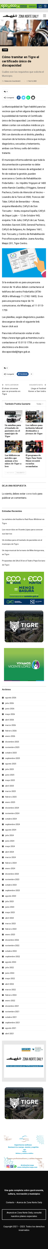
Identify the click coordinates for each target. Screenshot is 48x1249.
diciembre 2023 (12, 874)
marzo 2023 (10, 923)
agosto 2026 (10, 698)
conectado (31, 493)
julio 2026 (9, 703)
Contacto (10, 1202)
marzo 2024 (10, 857)
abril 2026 (9, 720)
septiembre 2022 (12, 956)
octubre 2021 (11, 1017)
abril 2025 (9, 786)
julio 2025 (9, 769)
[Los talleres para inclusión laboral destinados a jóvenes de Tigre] (34, 416)
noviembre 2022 (12, 945)
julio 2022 (9, 967)
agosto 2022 (10, 962)
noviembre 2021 (12, 1012)
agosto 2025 (10, 764)
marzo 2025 (10, 791)
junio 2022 (9, 973)
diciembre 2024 (12, 808)
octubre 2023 (11, 885)
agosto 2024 (10, 830)
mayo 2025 (10, 780)
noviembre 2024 (12, 813)
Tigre (5, 50)
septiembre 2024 (12, 824)
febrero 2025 (11, 797)
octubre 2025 (11, 753)
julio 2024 (9, 835)
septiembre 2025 (12, 758)
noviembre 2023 (12, 879)
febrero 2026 (11, 731)
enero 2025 (10, 802)
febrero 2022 (11, 995)
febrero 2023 (11, 929)
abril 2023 (9, 918)
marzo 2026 (10, 725)
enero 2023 (10, 934)
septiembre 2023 (12, 890)
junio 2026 (9, 709)
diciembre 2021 (12, 1006)
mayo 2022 (10, 978)
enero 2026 (10, 736)
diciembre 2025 (12, 742)
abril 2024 (9, 852)
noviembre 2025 (12, 747)
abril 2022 (9, 984)
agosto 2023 (10, 896)
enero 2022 (10, 1001)
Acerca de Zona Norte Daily (29, 1202)
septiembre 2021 (12, 1023)
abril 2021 (9, 1034)
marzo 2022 (10, 990)
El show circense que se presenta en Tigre (11, 391)
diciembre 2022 (12, 940)
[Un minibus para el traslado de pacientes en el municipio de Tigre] (13, 416)
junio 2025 (9, 775)
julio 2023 (9, 901)
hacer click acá (10, 326)
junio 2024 (9, 841)
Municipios (10, 413)
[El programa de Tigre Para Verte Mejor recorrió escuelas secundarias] (34, 446)
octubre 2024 (11, 819)
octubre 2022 (11, 951)
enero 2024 (10, 868)
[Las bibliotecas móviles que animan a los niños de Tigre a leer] (13, 446)
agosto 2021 (10, 1028)
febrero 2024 (11, 863)
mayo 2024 (10, 846)
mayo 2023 (10, 912)
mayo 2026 (10, 714)
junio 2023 (9, 907)
